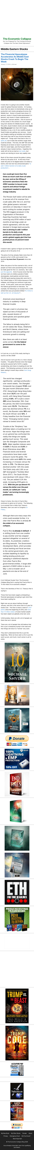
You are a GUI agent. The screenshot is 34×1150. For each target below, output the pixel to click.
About (30, 1133)
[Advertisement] (17, 19)
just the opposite (6, 272)
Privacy (6, 1136)
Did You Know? (26, 1136)
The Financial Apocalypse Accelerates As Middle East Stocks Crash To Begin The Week (15, 58)
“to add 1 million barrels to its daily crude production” (16, 166)
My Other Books (15, 1133)
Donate (24, 1133)
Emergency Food (15, 1136)
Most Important (17, 1138)
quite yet (4, 140)
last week (22, 151)
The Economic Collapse (17, 38)
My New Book (5, 1133)
